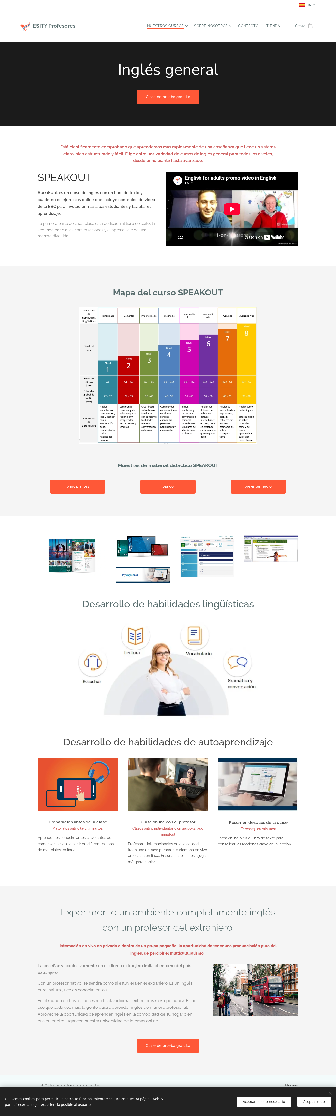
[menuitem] (168, 26)
